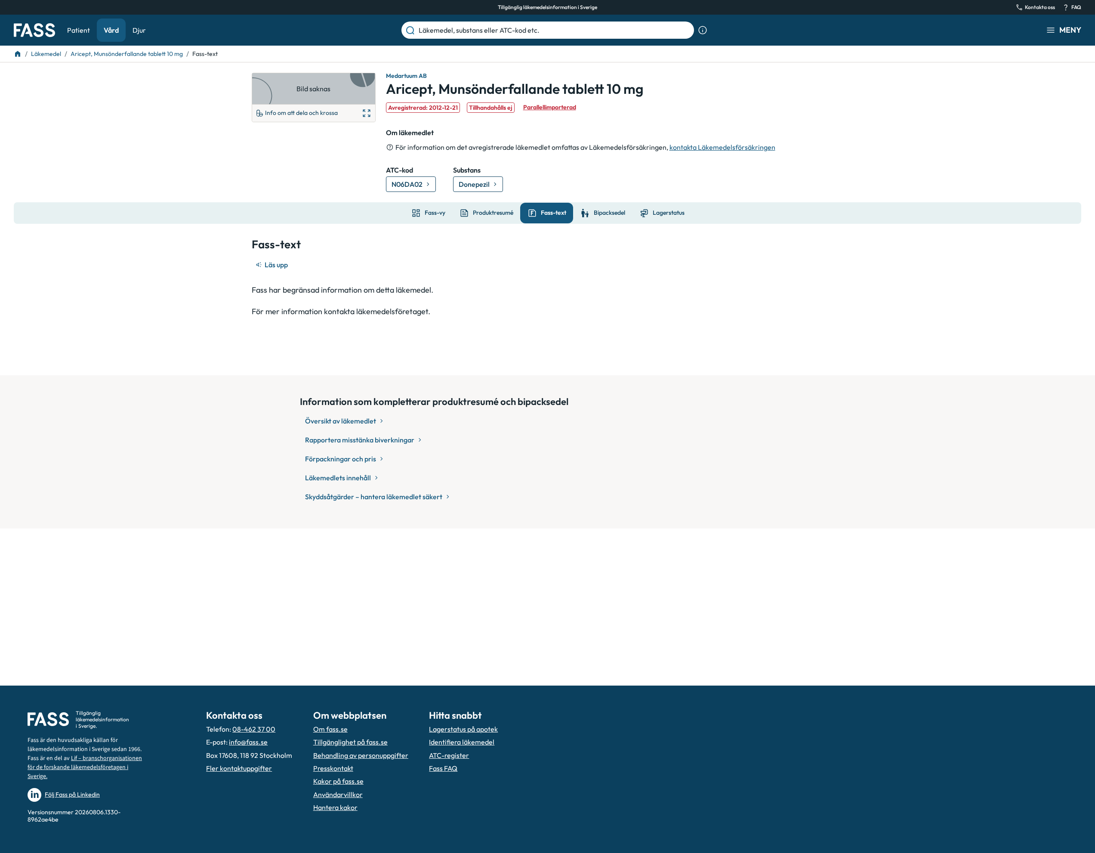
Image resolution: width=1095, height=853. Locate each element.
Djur (139, 30)
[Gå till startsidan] (34, 30)
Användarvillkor (338, 794)
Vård (111, 30)
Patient (78, 30)
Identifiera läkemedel (461, 742)
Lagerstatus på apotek (463, 729)
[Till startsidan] (18, 54)
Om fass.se (330, 729)
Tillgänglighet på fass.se (350, 742)
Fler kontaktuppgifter (239, 768)
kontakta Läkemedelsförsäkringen (722, 147)
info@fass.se (248, 742)
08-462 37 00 (253, 729)
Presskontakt (333, 768)
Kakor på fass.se (338, 781)
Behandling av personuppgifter (360, 755)
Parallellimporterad (549, 107)
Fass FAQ (443, 768)
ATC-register (449, 755)
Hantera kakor (335, 807)
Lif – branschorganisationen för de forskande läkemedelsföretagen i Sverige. (85, 767)
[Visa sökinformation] (702, 30)
